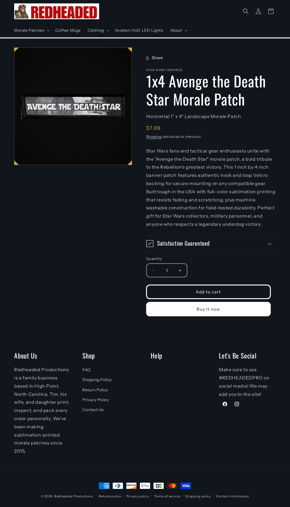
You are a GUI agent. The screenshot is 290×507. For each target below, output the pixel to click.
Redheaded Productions (73, 496)
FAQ (86, 369)
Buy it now (208, 309)
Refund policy (110, 496)
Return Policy (95, 389)
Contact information (232, 496)
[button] (31, 30)
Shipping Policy (97, 379)
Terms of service (167, 496)
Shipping (153, 136)
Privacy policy (137, 496)
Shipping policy (198, 496)
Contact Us (93, 409)
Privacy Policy (95, 399)
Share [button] (157, 57)
